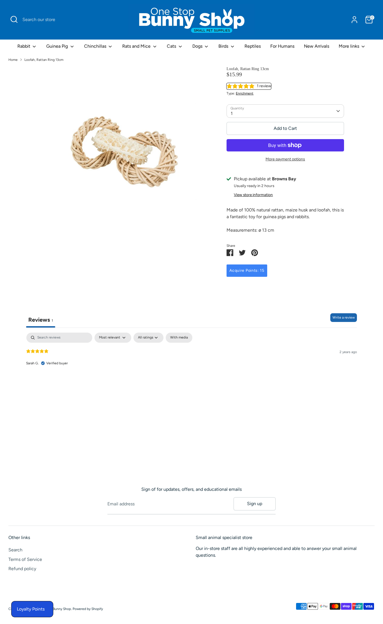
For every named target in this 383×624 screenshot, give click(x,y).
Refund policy (22, 568)
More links (349, 46)
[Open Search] (14, 19)
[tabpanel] (191, 368)
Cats (172, 46)
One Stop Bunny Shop (54, 609)
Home (13, 60)
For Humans (282, 46)
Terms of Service (25, 559)
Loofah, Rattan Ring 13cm (43, 60)
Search (15, 549)
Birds (223, 46)
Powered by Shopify (88, 609)
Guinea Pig (57, 46)
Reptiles (252, 46)
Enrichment (244, 93)
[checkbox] (179, 338)
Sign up (254, 503)
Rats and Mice (137, 46)
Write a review (344, 317)
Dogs (198, 46)
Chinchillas (95, 46)
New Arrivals (316, 46)
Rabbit (24, 46)
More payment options (285, 159)
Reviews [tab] (40, 319)
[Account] (354, 19)
